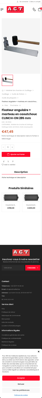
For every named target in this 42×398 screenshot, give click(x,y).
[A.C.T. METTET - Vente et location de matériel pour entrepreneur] (15, 9)
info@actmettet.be (13, 289)
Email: (4, 289)
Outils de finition (18, 94)
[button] (39, 351)
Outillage (5, 94)
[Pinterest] (12, 161)
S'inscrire (31, 268)
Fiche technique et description (14, 177)
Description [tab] (21, 172)
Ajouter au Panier (18, 154)
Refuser (21, 384)
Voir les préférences (21, 390)
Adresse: (5, 293)
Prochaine (15, 105)
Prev (6, 105)
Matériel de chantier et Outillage (19, 90)
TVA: (3, 296)
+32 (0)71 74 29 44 (17, 286)
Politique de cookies (21, 395)
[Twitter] (8, 161)
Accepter (21, 378)
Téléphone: (6, 286)
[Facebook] (3, 161)
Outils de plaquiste (9, 98)
